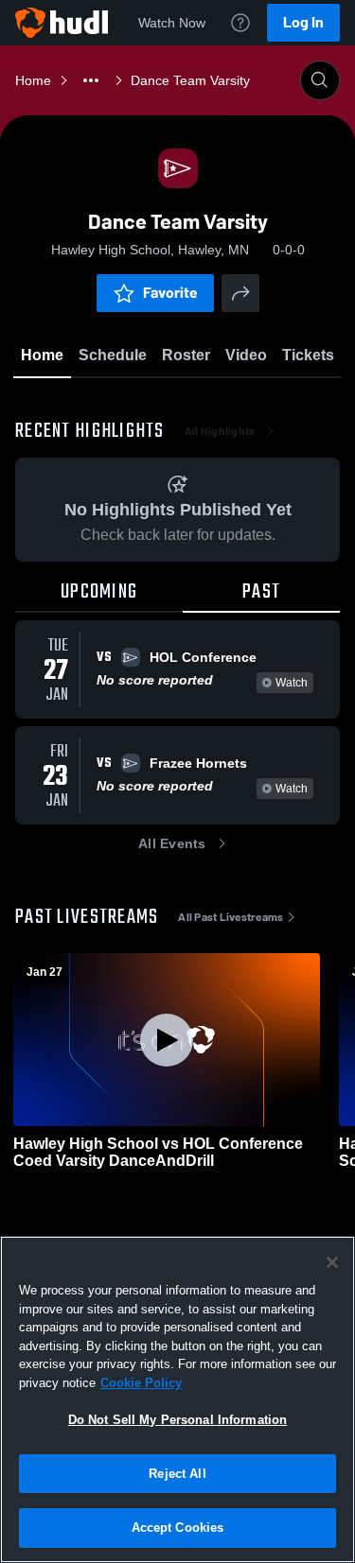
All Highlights (220, 431)
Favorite (170, 292)
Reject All (177, 1474)
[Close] (332, 1262)
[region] (177, 1399)
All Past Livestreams (230, 917)
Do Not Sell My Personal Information (178, 1420)
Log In (303, 22)
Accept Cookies (178, 1527)
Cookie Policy (141, 1383)
